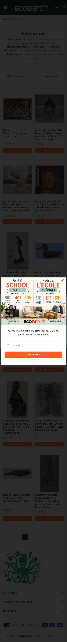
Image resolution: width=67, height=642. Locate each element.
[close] (62, 281)
